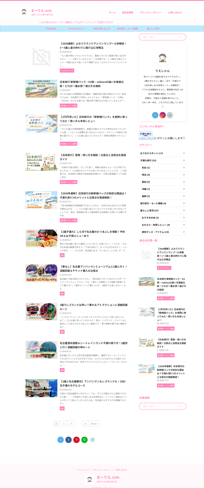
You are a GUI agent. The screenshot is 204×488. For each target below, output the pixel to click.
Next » (94, 423)
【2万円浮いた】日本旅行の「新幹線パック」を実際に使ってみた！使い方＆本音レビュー (171, 314)
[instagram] (162, 115)
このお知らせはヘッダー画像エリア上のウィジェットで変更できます (67, 22)
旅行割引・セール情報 (127, 28)
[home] (170, 115)
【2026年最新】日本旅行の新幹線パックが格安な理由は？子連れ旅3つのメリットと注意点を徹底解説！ (171, 371)
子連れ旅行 (51, 28)
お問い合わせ (175, 12)
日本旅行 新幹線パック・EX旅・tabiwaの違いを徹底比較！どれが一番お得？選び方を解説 (171, 284)
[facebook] (68, 440)
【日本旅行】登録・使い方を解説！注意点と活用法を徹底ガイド (171, 343)
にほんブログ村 (148, 138)
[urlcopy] (92, 440)
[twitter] (60, 440)
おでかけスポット (76, 28)
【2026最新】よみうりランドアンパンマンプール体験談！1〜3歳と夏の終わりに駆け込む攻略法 (171, 254)
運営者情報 (127, 12)
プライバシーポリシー (151, 12)
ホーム (112, 12)
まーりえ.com (41, 10)
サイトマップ (82, 469)
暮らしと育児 (153, 28)
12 (85, 423)
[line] (84, 440)
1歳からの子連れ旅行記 (107, 481)
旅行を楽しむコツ (102, 28)
